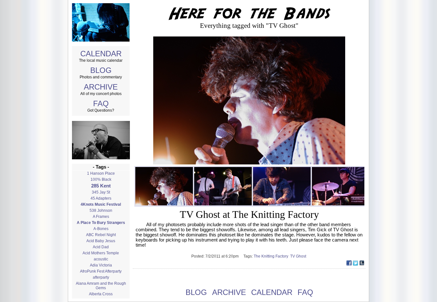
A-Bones (100, 228)
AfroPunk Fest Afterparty (101, 271)
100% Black (101, 179)
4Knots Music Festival (101, 204)
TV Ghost (298, 256)
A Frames (101, 216)
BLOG (101, 70)
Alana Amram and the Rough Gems (101, 285)
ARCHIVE (101, 87)
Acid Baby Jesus (100, 241)
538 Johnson (101, 210)
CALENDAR (101, 53)
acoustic (101, 259)
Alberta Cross (101, 294)
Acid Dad (101, 247)
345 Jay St (101, 192)
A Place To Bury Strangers (101, 222)
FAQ (101, 103)
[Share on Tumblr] (361, 263)
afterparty (101, 277)
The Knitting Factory (272, 256)
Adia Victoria (101, 265)
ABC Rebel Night (101, 235)
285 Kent (101, 185)
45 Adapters (101, 198)
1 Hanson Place (101, 173)
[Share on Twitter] (355, 263)
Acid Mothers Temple (101, 253)
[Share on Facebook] (349, 263)
